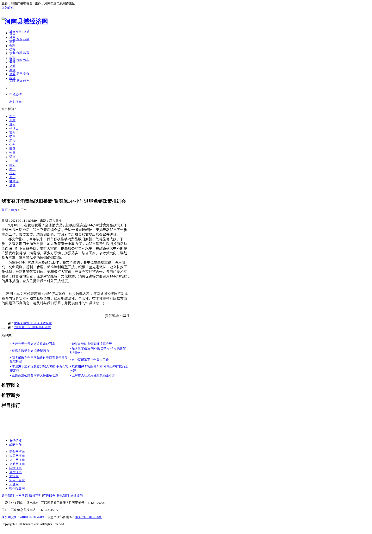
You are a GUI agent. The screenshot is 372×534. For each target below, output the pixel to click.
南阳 (12, 165)
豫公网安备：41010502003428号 (23, 517)
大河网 (14, 476)
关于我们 (8, 495)
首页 (12, 33)
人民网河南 (17, 455)
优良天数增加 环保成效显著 (33, 323)
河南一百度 (17, 480)
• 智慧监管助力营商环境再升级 (91, 343)
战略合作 (15, 444)
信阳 (12, 173)
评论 (19, 32)
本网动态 (21, 495)
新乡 (12, 140)
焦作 (12, 144)
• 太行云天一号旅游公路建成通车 (32, 343)
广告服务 (49, 495)
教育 (26, 52)
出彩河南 (15, 101)
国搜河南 (15, 468)
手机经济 (15, 94)
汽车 (26, 60)
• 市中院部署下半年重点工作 (89, 359)
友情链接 (15, 440)
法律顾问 (76, 495)
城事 (12, 37)
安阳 (12, 132)
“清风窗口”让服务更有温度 (32, 327)
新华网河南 (17, 451)
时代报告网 (17, 488)
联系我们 (63, 495)
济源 (12, 185)
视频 (26, 39)
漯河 (12, 156)
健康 (12, 62)
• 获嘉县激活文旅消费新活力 (29, 350)
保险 (19, 60)
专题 (19, 39)
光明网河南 (17, 464)
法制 (12, 41)
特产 (26, 81)
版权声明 (35, 495)
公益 (26, 32)
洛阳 (12, 124)
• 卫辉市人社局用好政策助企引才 (92, 375)
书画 (19, 81)
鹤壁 (12, 136)
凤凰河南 (15, 472)
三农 (12, 74)
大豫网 (14, 484)
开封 (12, 120)
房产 (19, 73)
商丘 (12, 169)
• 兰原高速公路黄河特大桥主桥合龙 (34, 375)
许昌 (12, 152)
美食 (26, 73)
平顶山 (14, 128)
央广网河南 (17, 460)
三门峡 (14, 161)
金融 (19, 52)
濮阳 (12, 148)
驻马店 (14, 181)
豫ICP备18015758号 (88, 517)
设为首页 (8, 7)
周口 (12, 177)
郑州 (12, 116)
